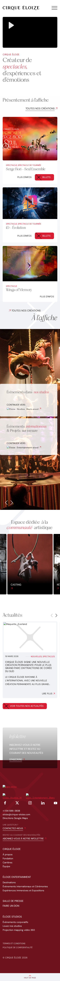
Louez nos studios (12, 926)
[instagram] (30, 803)
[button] (6, 502)
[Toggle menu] (54, 8)
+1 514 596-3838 (11, 810)
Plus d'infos (24, 177)
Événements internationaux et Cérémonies (25, 886)
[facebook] (4, 803)
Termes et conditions (14, 943)
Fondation (8, 858)
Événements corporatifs (15, 922)
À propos (7, 854)
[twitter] (17, 803)
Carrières (7, 862)
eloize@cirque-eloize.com (16, 814)
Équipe (6, 866)
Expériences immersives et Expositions (23, 890)
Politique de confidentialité (17, 947)
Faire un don (11, 905)
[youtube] (55, 803)
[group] (30, 660)
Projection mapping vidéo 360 (19, 930)
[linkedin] (42, 803)
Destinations (9, 882)
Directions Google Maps (15, 818)
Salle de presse (13, 901)
